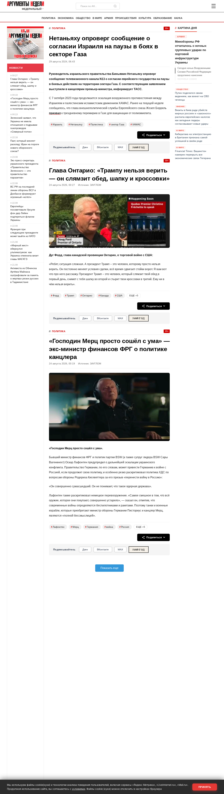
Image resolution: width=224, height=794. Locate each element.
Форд (55, 295)
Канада (104, 295)
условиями (78, 788)
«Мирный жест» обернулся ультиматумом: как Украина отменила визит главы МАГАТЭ (24, 252)
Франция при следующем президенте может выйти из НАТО (24, 232)
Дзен (85, 147)
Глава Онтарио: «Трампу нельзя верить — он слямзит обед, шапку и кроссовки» (24, 84)
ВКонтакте (103, 147)
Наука (178, 18)
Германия (91, 527)
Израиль (56, 124)
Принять (204, 787)
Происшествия (125, 18)
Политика (48, 18)
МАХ (120, 147)
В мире (97, 18)
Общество (83, 18)
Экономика (66, 18)
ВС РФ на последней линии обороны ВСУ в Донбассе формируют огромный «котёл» (23, 191)
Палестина (96, 124)
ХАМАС (136, 124)
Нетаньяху (75, 124)
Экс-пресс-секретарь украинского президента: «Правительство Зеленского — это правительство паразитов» (24, 169)
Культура (145, 18)
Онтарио (86, 295)
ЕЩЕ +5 (133, 295)
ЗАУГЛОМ (95, 185)
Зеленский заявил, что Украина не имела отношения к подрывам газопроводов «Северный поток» (23, 124)
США (118, 295)
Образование (162, 18)
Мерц (75, 527)
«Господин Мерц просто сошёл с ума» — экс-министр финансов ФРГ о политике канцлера (24, 103)
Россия (124, 527)
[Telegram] (195, 6)
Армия (108, 18)
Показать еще (109, 567)
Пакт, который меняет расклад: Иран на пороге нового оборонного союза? (24, 145)
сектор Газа (116, 124)
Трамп (69, 295)
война (108, 527)
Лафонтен (57, 527)
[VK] (204, 6)
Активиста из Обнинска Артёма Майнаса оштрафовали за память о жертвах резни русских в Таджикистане (24, 275)
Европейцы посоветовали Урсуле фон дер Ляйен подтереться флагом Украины (22, 213)
